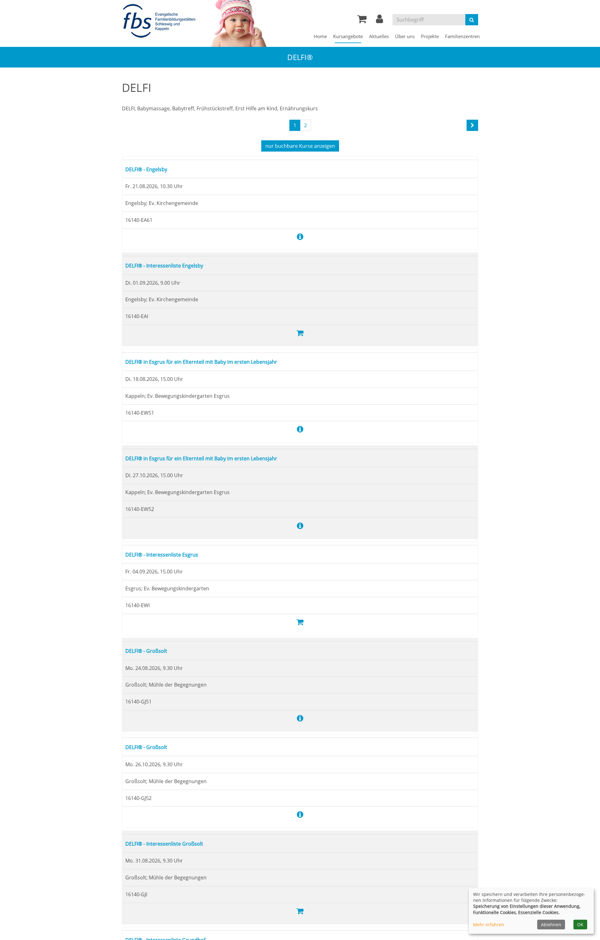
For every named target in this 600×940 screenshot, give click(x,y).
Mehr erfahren (488, 925)
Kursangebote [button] (348, 36)
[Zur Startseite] (161, 21)
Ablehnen (551, 925)
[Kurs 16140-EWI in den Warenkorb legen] (300, 622)
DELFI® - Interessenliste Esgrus (168, 554)
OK (580, 925)
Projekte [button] (430, 36)
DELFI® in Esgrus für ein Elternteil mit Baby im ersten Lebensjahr (216, 361)
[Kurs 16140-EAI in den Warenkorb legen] (300, 333)
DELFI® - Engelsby (150, 169)
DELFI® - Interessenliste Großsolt (171, 843)
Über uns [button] (405, 36)
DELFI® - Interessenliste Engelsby (172, 265)
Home (320, 36)
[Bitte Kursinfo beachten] (300, 236)
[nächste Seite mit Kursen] (472, 125)
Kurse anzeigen (300, 145)
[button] (379, 20)
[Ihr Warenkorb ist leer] (362, 20)
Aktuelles (379, 36)
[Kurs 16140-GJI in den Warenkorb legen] (300, 911)
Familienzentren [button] (462, 36)
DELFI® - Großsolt (150, 650)
